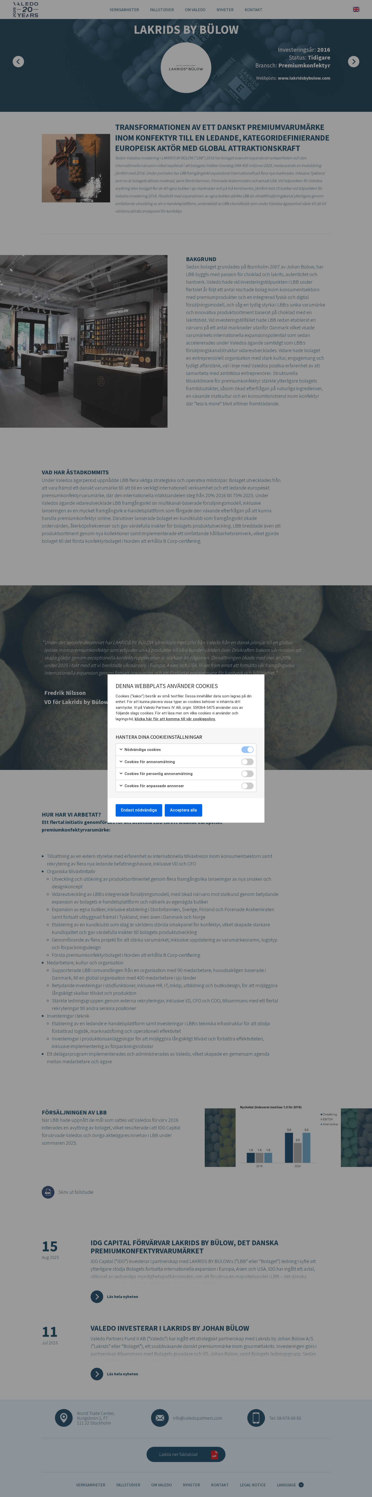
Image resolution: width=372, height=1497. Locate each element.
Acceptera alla (183, 810)
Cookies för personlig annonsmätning (158, 773)
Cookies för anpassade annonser (153, 786)
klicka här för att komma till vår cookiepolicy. (175, 719)
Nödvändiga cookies (142, 749)
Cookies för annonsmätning (149, 762)
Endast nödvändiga (139, 810)
